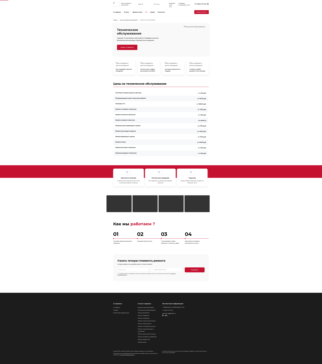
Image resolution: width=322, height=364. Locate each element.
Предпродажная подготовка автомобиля (130, 98)
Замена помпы (120, 142)
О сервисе (117, 12)
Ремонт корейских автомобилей (128, 20)
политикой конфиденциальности (127, 354)
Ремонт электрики (144, 318)
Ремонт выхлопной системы (147, 334)
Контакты (161, 12)
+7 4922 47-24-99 (201, 4)
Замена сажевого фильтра (125, 120)
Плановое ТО (120, 104)
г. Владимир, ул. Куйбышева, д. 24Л (173, 307)
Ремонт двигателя (143, 313)
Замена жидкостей (144, 339)
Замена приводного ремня (125, 136)
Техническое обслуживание (147, 310)
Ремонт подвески (143, 315)
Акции (152, 12)
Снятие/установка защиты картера (128, 93)
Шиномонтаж (142, 342)
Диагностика (137, 12)
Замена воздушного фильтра (126, 153)
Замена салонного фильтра (125, 114)
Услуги (126, 12)
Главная (115, 20)
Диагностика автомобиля (146, 307)
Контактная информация (121, 313)
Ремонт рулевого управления (147, 337)
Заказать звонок (201, 12)
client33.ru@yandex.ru (169, 313)
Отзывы (115, 310)
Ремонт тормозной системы (147, 321)
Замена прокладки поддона (125, 131)
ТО (146, 12)
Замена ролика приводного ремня (127, 125)
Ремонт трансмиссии (144, 323)
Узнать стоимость (127, 47)
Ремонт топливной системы (146, 326)
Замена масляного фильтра (125, 147)
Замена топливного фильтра (125, 109)
